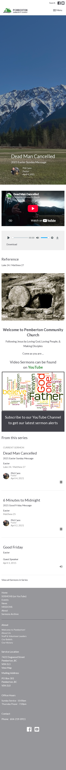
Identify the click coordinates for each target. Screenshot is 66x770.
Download (11, 244)
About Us (6, 633)
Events (5, 599)
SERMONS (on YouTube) (14, 596)
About (5, 610)
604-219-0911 (18, 719)
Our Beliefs (7, 639)
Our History (7, 642)
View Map (7, 667)
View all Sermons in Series (15, 579)
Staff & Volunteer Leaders (14, 636)
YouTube (35, 367)
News (4, 603)
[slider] (20, 237)
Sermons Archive (10, 614)
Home (5, 592)
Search (52, 3)
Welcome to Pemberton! (13, 629)
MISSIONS (7, 606)
